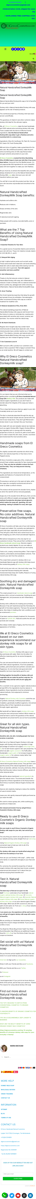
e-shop (23, 906)
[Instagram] (18, 49)
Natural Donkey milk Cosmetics (15, 698)
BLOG (3, 1113)
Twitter (23, 968)
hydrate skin (11, 618)
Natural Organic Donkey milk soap (15, 843)
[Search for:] (18, 1057)
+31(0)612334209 (6, 1137)
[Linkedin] (23, 49)
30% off (8, 933)
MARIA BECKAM (16, 1046)
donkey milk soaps (23, 564)
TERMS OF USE (6, 1117)
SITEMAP (4, 1109)
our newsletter (21, 960)
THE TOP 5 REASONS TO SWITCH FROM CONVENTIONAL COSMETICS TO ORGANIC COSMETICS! (14, 1005)
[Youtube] (20, 49)
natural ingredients (25, 776)
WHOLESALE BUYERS (8, 1090)
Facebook (29, 964)
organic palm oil (13, 753)
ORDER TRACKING (7, 1094)
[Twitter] (15, 49)
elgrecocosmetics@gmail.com (18, 5)
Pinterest (5, 972)
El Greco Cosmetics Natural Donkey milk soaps (15, 761)
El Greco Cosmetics (10, 126)
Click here (3, 960)
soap (10, 175)
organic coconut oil (15, 751)
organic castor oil (5, 755)
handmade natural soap (24, 593)
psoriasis (13, 612)
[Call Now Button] (4, 1195)
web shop (32, 839)
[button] (5, 49)
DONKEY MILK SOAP (7, 1085)
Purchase (7, 893)
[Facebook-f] (12, 49)
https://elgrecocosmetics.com (10, 1145)
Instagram (7, 976)
